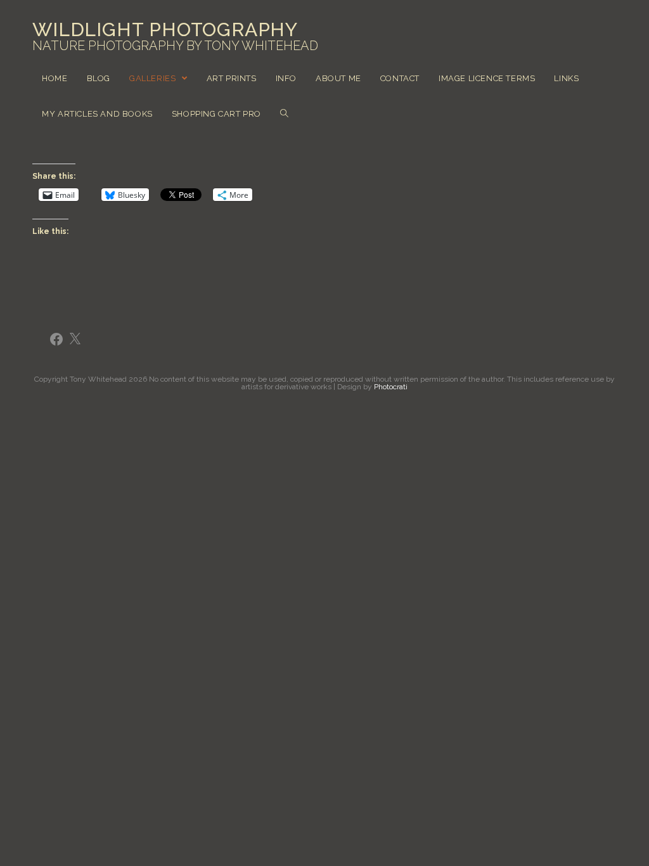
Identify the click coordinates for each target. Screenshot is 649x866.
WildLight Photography (175, 37)
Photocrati (391, 386)
